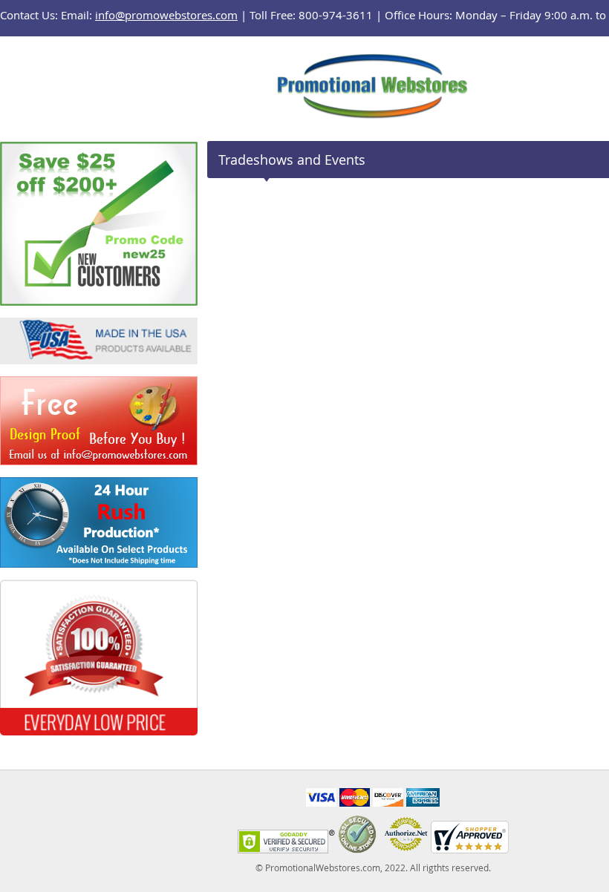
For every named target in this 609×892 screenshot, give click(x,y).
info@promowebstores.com (166, 14)
